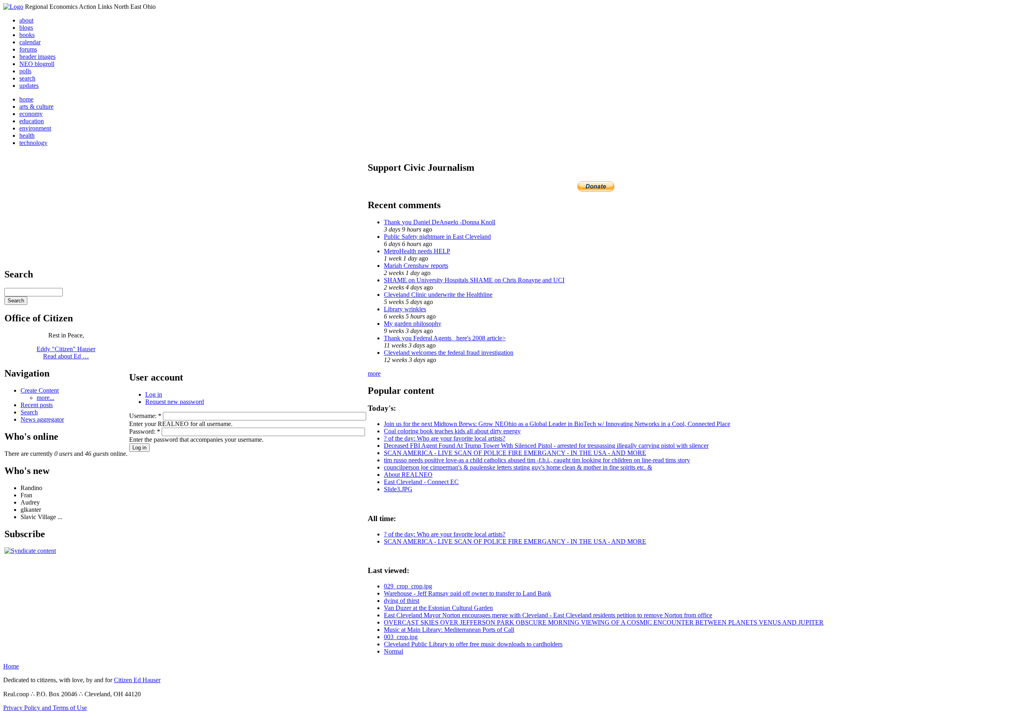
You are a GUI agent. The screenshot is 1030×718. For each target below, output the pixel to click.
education (31, 121)
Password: (144, 431)
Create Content (40, 390)
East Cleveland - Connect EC (421, 481)
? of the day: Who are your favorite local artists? (444, 438)
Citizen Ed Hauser (137, 680)
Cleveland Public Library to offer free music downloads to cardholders (473, 644)
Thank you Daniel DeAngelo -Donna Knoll (439, 222)
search (27, 78)
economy (31, 113)
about (26, 20)
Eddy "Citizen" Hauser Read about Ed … (66, 353)
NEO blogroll (36, 63)
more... (45, 397)
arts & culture (36, 106)
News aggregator (42, 419)
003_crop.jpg (401, 636)
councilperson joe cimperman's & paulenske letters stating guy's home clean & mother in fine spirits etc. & (518, 467)
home (26, 99)
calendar (30, 42)
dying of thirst (401, 600)
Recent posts (37, 404)
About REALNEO (408, 474)
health (27, 135)
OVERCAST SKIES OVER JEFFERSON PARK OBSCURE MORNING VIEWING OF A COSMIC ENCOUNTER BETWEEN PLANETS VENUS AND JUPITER (604, 622)
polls (25, 71)
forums (28, 49)
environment (35, 128)
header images (37, 56)
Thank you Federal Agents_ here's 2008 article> (445, 338)
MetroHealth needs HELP (417, 251)
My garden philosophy (412, 323)
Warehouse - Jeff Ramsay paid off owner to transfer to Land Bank (467, 593)
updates (29, 85)
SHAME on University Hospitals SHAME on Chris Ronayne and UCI (474, 280)
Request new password (174, 401)
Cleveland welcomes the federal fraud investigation (448, 352)
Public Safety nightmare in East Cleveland (437, 236)
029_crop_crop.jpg (408, 586)
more (374, 373)
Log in (153, 394)
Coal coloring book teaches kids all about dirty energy (452, 431)
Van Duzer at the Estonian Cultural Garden (438, 607)
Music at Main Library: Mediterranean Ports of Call (449, 629)
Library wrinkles (405, 309)
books (27, 34)
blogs (26, 27)
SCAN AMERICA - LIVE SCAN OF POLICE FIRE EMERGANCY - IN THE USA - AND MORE (515, 452)
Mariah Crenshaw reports (416, 265)
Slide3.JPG (398, 489)
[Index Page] (13, 6)
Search (29, 412)
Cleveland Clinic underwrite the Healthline (438, 294)
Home (11, 666)
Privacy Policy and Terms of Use (45, 707)
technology (33, 142)
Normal (393, 651)
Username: (145, 415)
